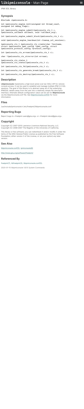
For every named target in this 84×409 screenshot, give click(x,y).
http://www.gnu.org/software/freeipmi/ (17, 153)
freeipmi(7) (5, 163)
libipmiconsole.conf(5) (40, 95)
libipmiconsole (24, 3)
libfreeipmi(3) (16, 163)
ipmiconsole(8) (27, 148)
